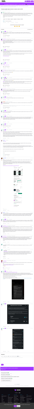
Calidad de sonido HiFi (10, 402)
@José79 (5, 220)
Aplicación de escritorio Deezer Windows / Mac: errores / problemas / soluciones (10, 376)
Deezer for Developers (22, 400)
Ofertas (2, 398)
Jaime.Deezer (4, 225)
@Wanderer (5, 111)
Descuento (3, 399)
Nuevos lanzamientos (16, 398)
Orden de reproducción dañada (4, 372)
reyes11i (4, 249)
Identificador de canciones (10, 397)
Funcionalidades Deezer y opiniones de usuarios (6, 373)
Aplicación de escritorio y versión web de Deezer (6, 377)
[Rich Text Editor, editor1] (17, 360)
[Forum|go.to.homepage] (4, 1)
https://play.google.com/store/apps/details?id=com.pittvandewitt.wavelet (11, 165)
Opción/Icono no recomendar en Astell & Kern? (6, 378)
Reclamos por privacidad (29, 399)
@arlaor (7, 226)
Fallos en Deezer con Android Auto (5, 374)
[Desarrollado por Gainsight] (17, 384)
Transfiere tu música (10, 398)
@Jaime (5, 50)
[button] (0, 1)
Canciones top (15, 397)
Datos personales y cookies (29, 398)
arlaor (3, 31)
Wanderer (4, 101)
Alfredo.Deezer (4, 260)
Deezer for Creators (22, 399)
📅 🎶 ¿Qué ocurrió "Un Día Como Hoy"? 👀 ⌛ (6, 380)
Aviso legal (28, 400)
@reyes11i (5, 261)
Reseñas (2, 400)
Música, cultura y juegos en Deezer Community (6, 381)
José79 (4, 212)
